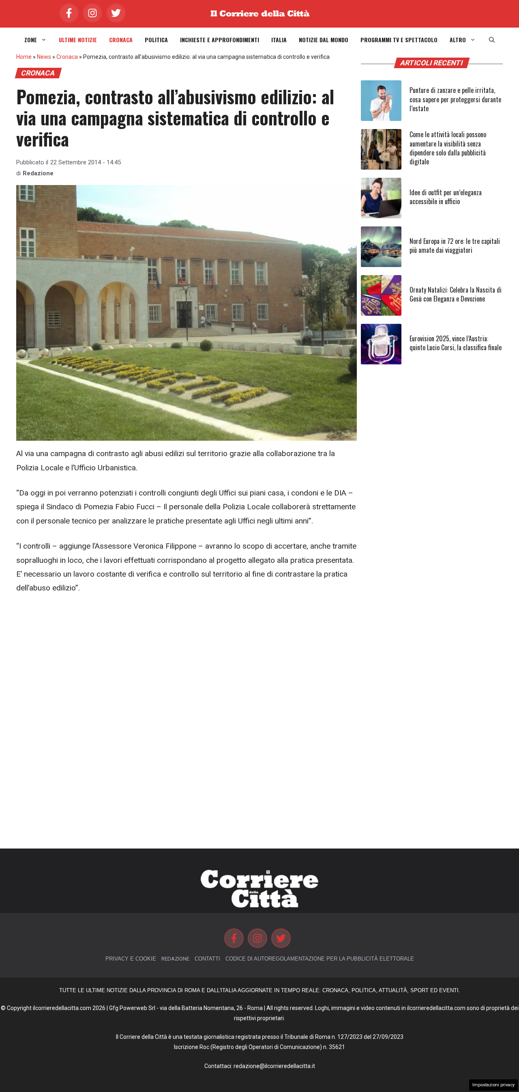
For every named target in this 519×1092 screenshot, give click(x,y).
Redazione (38, 173)
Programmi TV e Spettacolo (399, 40)
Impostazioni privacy (493, 1085)
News (44, 57)
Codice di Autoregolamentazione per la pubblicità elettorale (319, 959)
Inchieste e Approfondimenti (219, 40)
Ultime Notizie (78, 40)
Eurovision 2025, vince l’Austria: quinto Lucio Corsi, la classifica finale (456, 343)
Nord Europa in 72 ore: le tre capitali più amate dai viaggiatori (455, 245)
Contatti (207, 959)
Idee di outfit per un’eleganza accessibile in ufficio (446, 196)
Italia (279, 40)
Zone (30, 40)
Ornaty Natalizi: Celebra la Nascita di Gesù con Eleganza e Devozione (456, 294)
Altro (458, 40)
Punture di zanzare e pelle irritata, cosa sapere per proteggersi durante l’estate (455, 99)
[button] (492, 40)
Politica (156, 40)
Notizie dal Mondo (323, 40)
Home (24, 57)
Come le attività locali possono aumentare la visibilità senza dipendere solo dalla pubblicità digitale (448, 147)
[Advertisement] (186, 663)
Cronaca (121, 40)
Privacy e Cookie (130, 959)
